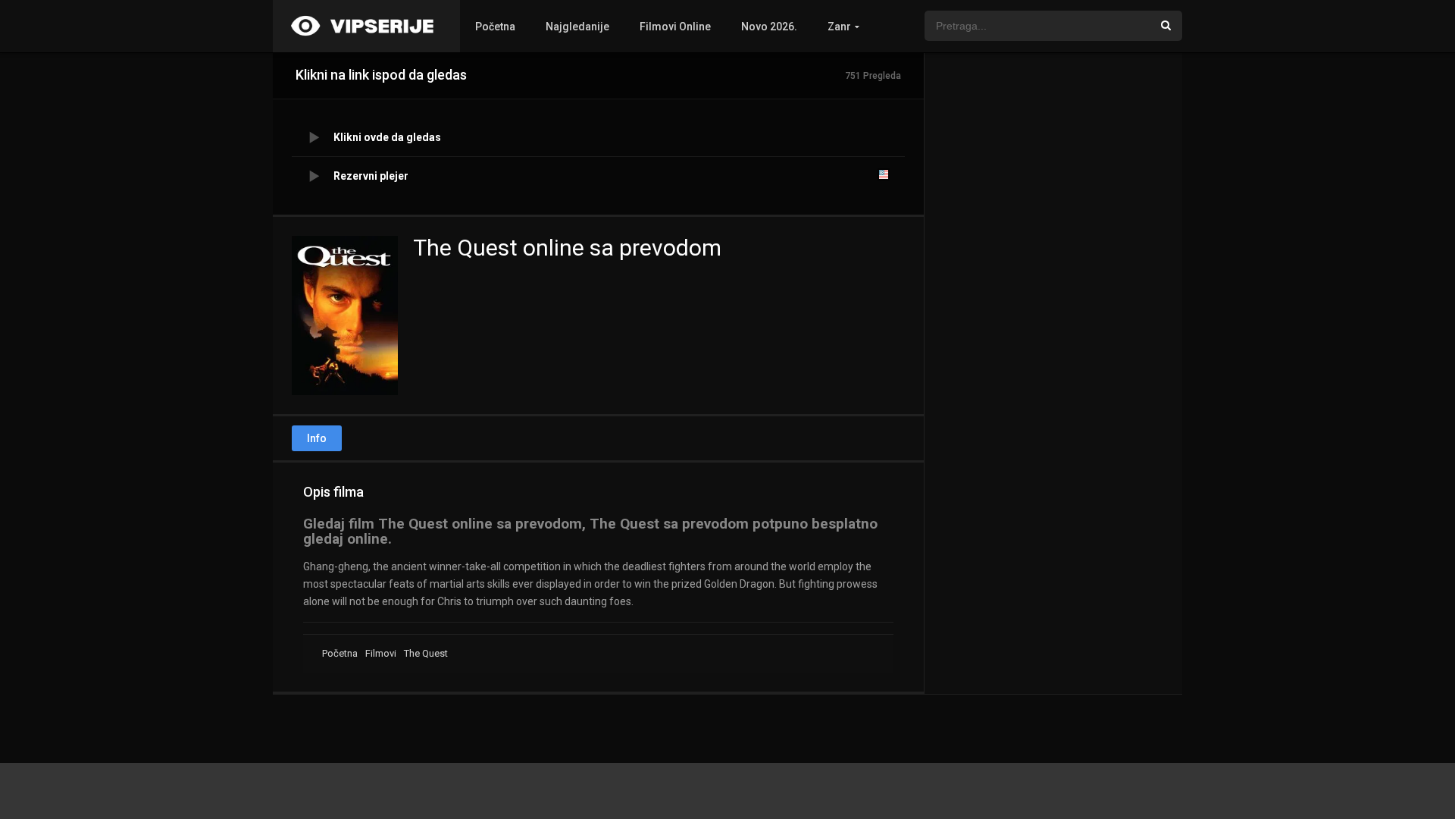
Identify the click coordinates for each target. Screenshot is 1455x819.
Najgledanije (577, 26)
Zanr (839, 26)
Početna (495, 26)
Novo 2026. (769, 26)
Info (317, 438)
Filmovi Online (675, 26)
